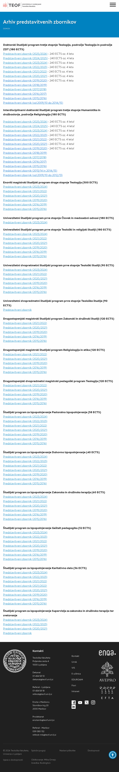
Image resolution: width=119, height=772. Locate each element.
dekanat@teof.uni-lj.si (43, 679)
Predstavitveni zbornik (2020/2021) (25, 76)
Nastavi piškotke (67, 750)
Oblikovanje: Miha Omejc (43, 759)
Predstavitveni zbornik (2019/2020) (25, 200)
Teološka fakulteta (25, 5)
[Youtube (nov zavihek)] (80, 702)
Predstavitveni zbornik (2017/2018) (24, 89)
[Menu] (112, 5)
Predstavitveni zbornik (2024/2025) (25, 58)
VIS (73, 667)
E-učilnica (76, 673)
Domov (6, 29)
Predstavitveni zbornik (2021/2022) (25, 71)
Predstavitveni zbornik (17, 310)
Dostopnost (93, 750)
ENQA (107, 652)
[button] (112, 755)
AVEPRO (107, 671)
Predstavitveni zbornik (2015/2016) (25, 209)
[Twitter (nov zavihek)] (87, 702)
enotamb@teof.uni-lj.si (43, 720)
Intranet (75, 691)
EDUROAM (77, 679)
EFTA (107, 692)
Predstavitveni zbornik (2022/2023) (25, 67)
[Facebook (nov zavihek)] (74, 702)
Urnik (74, 662)
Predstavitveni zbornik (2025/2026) (25, 54)
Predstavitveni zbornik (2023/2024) (25, 62)
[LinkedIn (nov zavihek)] (74, 707)
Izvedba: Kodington (41, 762)
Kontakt (75, 656)
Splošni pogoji (38, 750)
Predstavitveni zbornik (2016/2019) (25, 204)
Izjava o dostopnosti (13, 759)
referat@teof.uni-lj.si (42, 694)
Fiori (74, 685)
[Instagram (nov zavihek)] (93, 702)
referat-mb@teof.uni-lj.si (44, 734)
